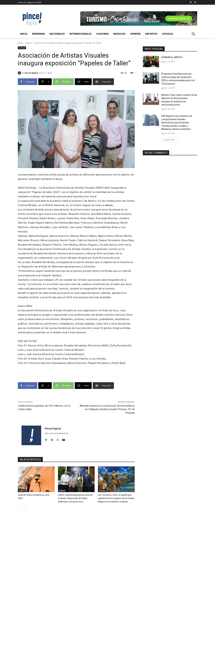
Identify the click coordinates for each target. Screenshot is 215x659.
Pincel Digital (31, 73)
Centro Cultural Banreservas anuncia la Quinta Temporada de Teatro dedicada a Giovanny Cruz (75, 498)
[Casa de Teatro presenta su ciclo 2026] (36, 479)
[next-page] (25, 509)
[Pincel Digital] (20, 73)
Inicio (20, 43)
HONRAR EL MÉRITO (172, 57)
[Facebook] (46, 439)
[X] (195, 2)
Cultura (28, 43)
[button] (193, 34)
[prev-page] (20, 509)
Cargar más (168, 139)
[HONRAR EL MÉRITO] (151, 61)
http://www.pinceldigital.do (57, 433)
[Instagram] (190, 2)
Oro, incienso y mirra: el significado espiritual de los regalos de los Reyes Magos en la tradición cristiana (116, 498)
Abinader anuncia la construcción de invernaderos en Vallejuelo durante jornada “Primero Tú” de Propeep (107, 409)
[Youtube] (63, 439)
